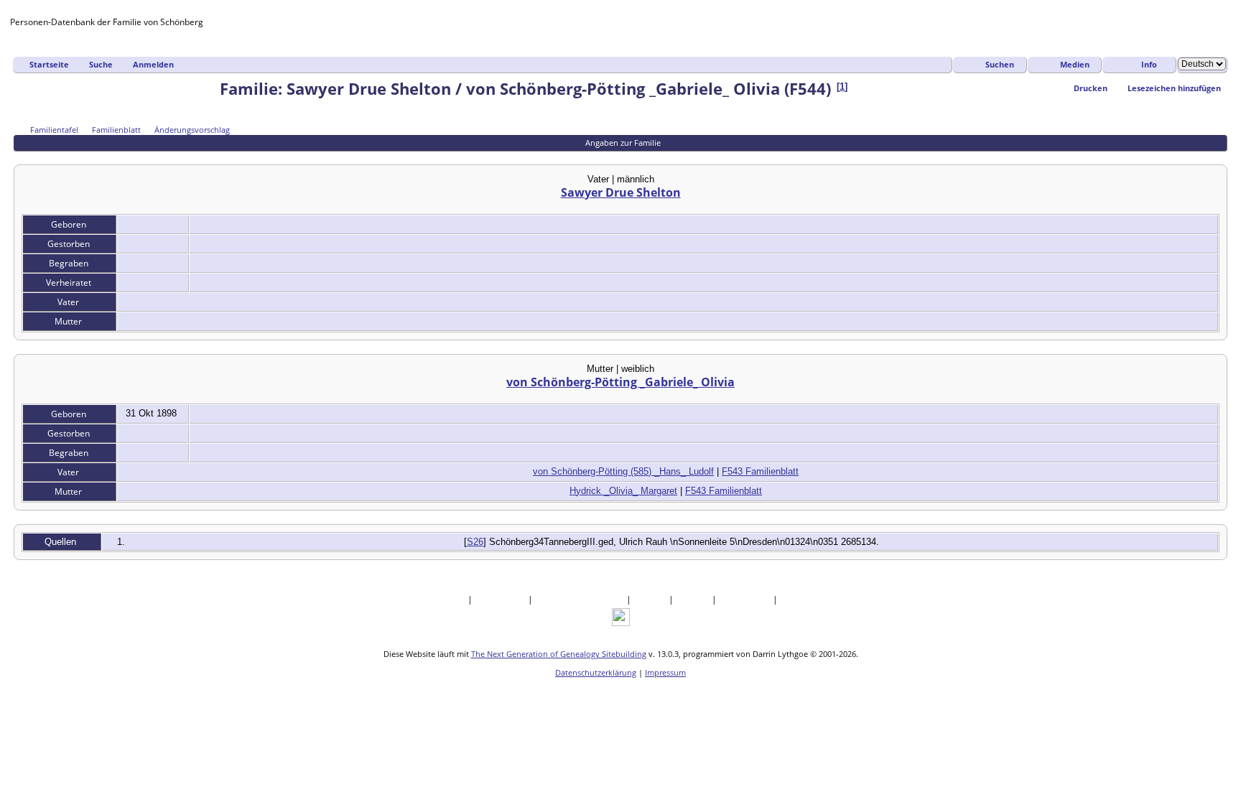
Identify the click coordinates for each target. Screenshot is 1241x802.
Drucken (1090, 88)
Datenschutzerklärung (595, 672)
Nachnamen (501, 599)
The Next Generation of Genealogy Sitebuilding (558, 653)
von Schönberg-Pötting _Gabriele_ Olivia (620, 382)
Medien (1074, 64)
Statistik (694, 599)
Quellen (651, 599)
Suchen (999, 64)
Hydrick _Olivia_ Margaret (623, 490)
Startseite (49, 64)
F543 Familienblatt (760, 471)
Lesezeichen (746, 599)
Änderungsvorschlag (192, 129)
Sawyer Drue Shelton (621, 192)
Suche (101, 64)
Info (1149, 64)
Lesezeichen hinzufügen (1174, 88)
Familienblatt (116, 129)
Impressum (665, 672)
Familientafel (54, 129)
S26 (475, 541)
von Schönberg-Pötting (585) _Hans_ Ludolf (623, 471)
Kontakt (797, 599)
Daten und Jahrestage (580, 599)
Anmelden (153, 64)
